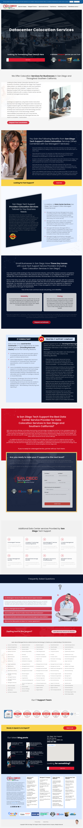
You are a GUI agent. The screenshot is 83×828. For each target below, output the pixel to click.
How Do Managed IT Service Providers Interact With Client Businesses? (24, 613)
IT (26, 88)
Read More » (13, 746)
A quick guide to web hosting (16, 752)
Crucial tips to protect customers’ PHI (17, 743)
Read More (77, 1)
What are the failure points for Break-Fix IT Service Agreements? (22, 621)
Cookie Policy (45, 821)
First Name (47, 473)
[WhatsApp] (11, 807)
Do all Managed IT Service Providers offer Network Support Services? (23, 598)
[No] (81, 1)
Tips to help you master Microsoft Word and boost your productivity (36, 753)
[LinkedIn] (13, 807)
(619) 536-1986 (14, 802)
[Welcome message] (77, 822)
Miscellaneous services (73, 6)
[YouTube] (18, 807)
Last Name (60, 473)
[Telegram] (20, 807)
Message (47, 492)
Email (46, 480)
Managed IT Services (32, 6)
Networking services (62, 6)
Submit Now (57, 503)
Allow (71, 1)
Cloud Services (53, 6)
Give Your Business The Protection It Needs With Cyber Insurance (36, 762)
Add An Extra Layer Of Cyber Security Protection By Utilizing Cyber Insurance (18, 762)
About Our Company (22, 6)
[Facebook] (15, 807)
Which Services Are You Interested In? (53, 487)
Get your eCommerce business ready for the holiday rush (36, 744)
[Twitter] (16, 807)
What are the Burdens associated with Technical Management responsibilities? (26, 617)
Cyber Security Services (43, 6)
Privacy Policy (37, 821)
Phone (59, 480)
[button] (28, 598)
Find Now (28, 60)
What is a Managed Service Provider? (15, 609)
